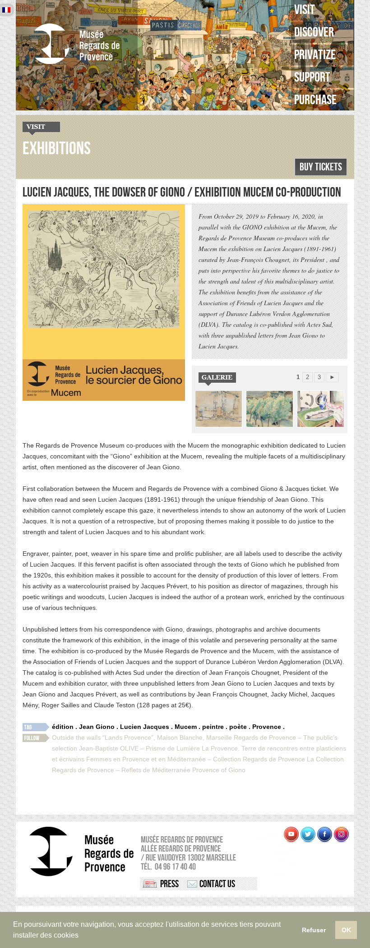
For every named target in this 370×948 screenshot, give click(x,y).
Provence (266, 726)
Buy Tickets (321, 167)
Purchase (315, 100)
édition (63, 726)
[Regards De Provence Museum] (77, 44)
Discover (314, 32)
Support (312, 77)
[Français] (6, 10)
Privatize (315, 55)
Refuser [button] (314, 930)
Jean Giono (97, 726)
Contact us (217, 884)
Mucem (186, 726)
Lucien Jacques (144, 726)
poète (238, 726)
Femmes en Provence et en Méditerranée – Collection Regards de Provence (195, 759)
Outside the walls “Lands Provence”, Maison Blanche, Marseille (142, 737)
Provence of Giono (218, 770)
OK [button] (346, 930)
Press (169, 884)
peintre (213, 726)
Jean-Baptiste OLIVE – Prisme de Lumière (139, 748)
